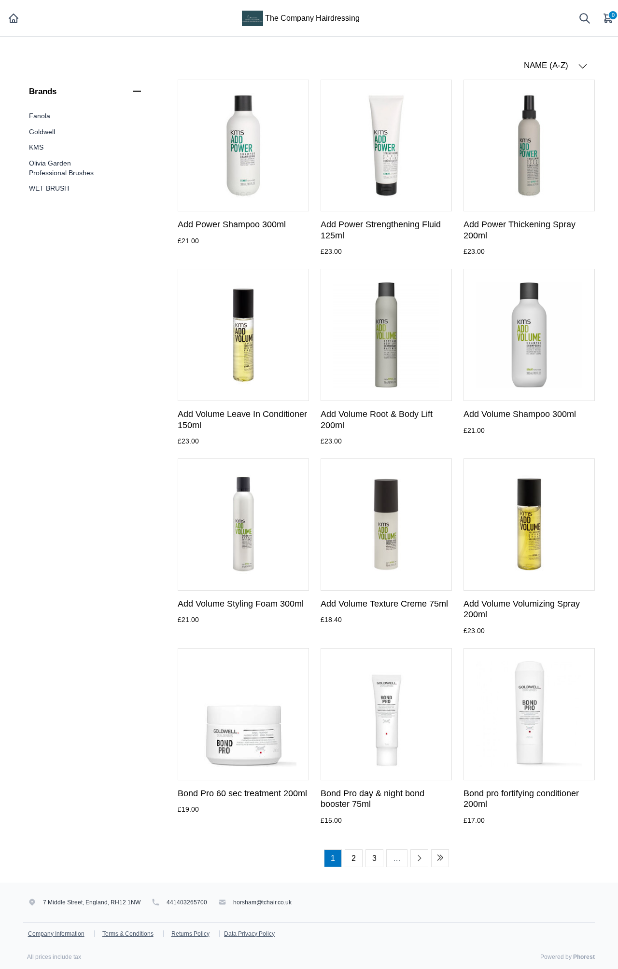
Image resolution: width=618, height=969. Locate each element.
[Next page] (419, 858)
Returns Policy (190, 933)
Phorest (584, 957)
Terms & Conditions (128, 933)
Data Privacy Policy (249, 933)
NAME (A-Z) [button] (547, 65)
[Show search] (584, 18)
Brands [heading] (42, 91)
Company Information (56, 933)
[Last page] (440, 858)
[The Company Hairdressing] (252, 18)
